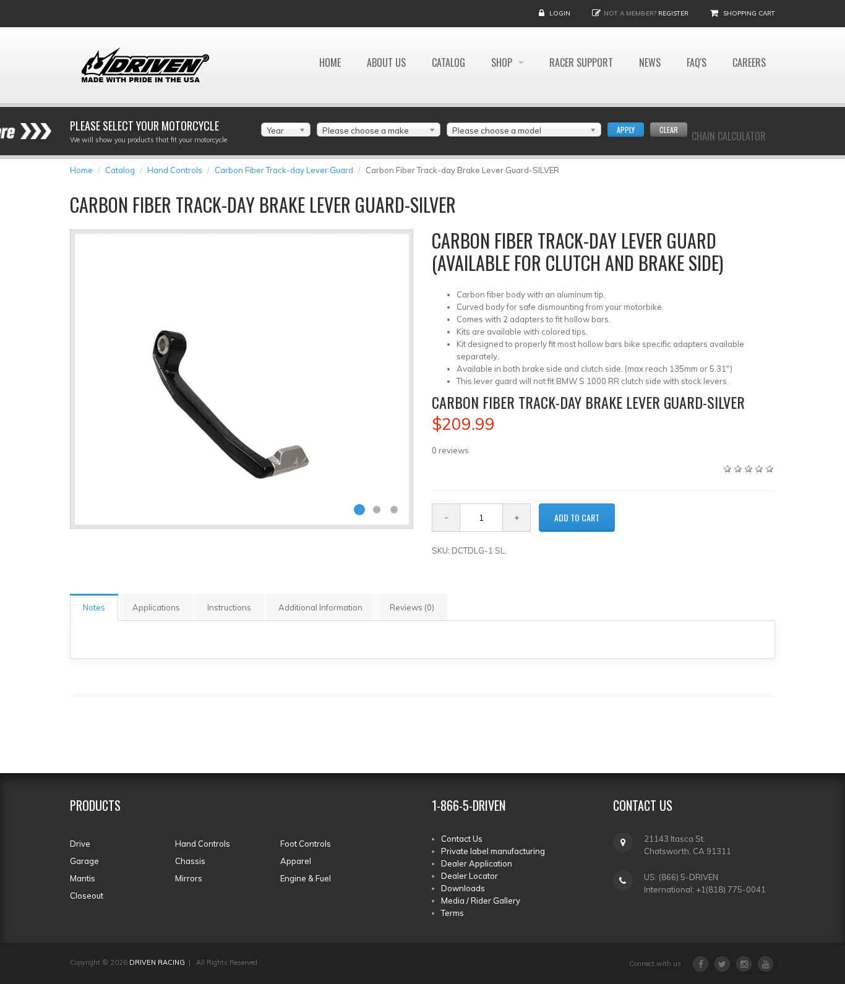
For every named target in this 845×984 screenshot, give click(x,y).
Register (673, 13)
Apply (626, 129)
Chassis (190, 861)
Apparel (295, 861)
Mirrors (188, 878)
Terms (452, 913)
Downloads (463, 888)
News (650, 62)
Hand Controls (174, 170)
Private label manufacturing (493, 851)
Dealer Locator (469, 876)
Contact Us (462, 839)
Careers (749, 62)
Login (559, 13)
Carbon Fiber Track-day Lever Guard (284, 170)
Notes (94, 607)
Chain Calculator (729, 136)
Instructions (229, 607)
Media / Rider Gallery (480, 900)
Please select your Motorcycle (144, 126)
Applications (156, 607)
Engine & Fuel (305, 878)
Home (330, 62)
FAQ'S (696, 62)
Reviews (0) (412, 607)
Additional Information (320, 607)
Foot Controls (305, 844)
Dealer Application (476, 863)
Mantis (82, 878)
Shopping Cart (749, 13)
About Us (386, 62)
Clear (668, 129)
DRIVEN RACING (157, 962)
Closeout (86, 896)
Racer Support (581, 62)
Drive (80, 844)
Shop (503, 62)
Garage (84, 861)
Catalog (448, 62)
